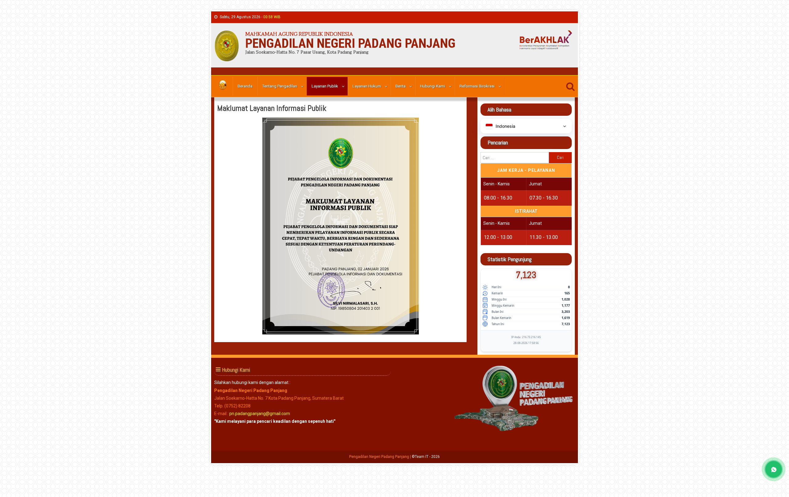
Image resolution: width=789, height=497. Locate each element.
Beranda (245, 86)
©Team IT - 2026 (426, 457)
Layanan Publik (325, 86)
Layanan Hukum (367, 86)
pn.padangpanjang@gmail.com (259, 413)
